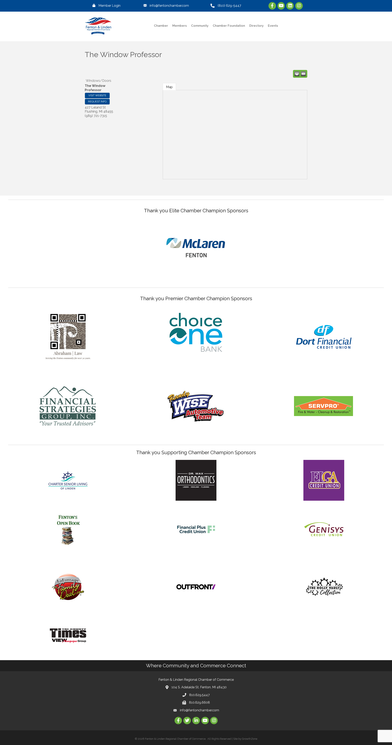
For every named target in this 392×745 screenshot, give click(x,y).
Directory (256, 26)
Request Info (97, 101)
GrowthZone (249, 738)
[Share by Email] (303, 73)
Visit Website (97, 95)
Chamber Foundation (229, 26)
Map (169, 87)
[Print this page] (296, 73)
